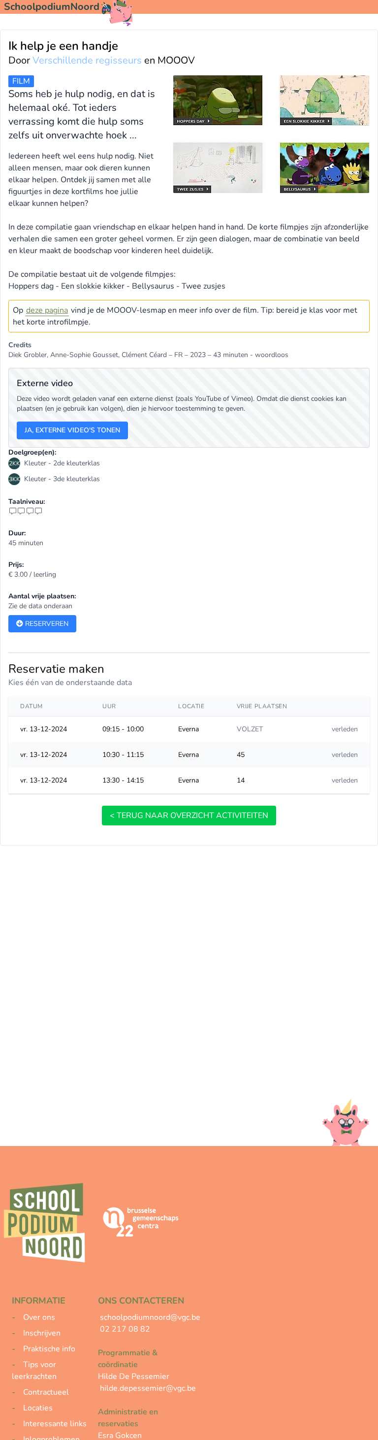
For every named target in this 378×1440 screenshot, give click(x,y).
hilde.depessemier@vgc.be (148, 1388)
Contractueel (46, 1392)
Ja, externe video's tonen (72, 430)
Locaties (38, 1408)
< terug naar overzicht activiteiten (189, 815)
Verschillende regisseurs (87, 60)
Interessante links (55, 1423)
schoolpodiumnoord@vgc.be (150, 1317)
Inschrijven (42, 1333)
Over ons (39, 1317)
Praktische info (49, 1348)
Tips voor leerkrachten (34, 1370)
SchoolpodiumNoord (51, 6)
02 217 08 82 (125, 1329)
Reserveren (45, 623)
